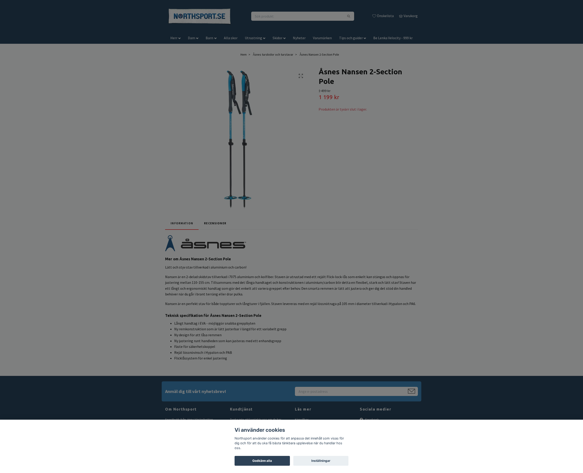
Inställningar (320, 461)
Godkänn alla (262, 461)
